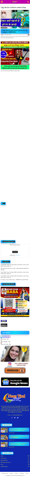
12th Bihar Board (4, 466)
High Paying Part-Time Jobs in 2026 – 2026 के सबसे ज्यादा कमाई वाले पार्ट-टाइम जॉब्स (15, 269)
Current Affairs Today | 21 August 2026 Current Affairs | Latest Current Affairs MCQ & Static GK (15, 276)
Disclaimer (22, 473)
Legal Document (5, 473)
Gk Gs (2, 464)
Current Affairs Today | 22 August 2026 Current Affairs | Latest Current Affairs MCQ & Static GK (15, 273)
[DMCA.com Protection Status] (15, 325)
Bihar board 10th (4, 460)
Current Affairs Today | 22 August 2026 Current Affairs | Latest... (18, 444)
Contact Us (11, 473)
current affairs (3, 458)
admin (2, 34)
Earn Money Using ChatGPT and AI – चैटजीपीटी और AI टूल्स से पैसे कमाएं (14, 279)
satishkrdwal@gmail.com (17, 415)
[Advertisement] (15, 135)
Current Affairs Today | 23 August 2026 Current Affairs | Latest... (18, 429)
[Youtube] (18, 417)
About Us (16, 473)
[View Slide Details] (15, 360)
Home (2, 5)
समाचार (2, 456)
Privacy (27, 473)
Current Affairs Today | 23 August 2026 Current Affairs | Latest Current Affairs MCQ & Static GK (15, 265)
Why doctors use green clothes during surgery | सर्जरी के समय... (14, 31)
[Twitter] (15, 417)
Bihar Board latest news (5, 462)
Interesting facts (4, 27)
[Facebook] (12, 417)
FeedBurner (17, 255)
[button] (27, 1)
